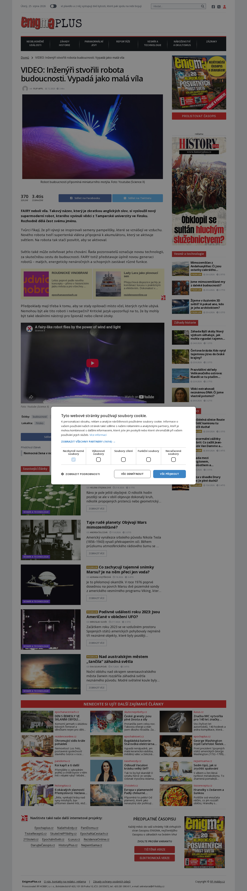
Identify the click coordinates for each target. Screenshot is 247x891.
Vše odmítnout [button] (132, 474)
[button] (123, 441)
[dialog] (123, 445)
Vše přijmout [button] (169, 474)
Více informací (98, 435)
